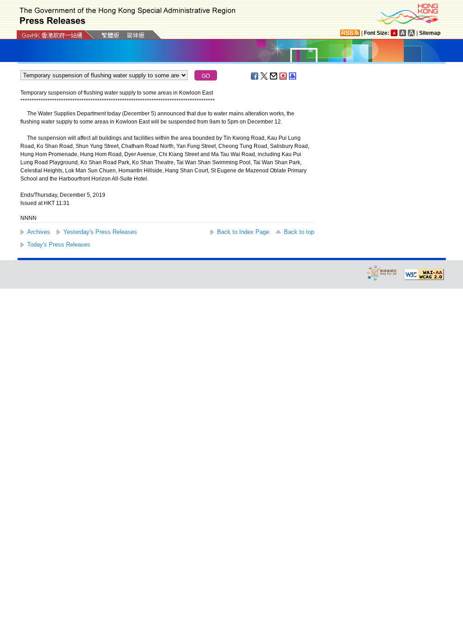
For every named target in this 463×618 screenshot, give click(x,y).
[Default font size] (394, 32)
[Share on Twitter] (264, 76)
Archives (38, 231)
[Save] (283, 76)
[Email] (274, 76)
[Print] (293, 76)
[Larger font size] (402, 32)
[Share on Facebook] (255, 76)
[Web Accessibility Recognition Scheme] (382, 272)
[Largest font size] (411, 32)
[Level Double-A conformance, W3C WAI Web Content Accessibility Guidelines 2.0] (424, 274)
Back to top (299, 231)
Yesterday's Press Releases (100, 231)
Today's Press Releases (58, 244)
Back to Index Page (243, 231)
